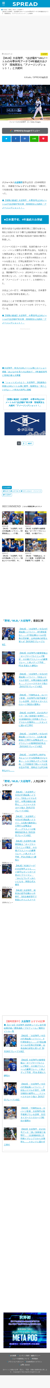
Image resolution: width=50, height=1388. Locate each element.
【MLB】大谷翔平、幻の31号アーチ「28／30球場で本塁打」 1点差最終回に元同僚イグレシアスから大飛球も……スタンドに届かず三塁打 (33, 719)
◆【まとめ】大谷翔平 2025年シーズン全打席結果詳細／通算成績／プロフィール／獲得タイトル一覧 (25, 1028)
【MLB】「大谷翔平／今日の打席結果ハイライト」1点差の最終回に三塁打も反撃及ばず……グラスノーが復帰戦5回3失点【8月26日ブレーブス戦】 (33, 740)
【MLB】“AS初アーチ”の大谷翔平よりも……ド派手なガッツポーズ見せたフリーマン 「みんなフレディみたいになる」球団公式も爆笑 (25, 875)
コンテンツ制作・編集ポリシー (29, 1355)
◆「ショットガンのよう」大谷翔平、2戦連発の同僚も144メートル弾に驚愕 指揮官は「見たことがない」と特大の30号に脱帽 (24, 386)
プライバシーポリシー (16, 1361)
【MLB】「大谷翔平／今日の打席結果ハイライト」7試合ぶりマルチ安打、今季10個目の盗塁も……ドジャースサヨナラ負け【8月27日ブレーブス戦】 (33, 680)
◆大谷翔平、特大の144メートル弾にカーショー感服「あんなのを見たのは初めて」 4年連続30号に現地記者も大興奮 (24, 372)
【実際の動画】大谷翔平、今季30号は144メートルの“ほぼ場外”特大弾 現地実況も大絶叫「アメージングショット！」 (25, 402)
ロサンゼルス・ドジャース (32, 491)
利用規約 (35, 1358)
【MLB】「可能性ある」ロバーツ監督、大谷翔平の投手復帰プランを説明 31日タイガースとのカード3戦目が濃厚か (33, 1114)
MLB (6, 491)
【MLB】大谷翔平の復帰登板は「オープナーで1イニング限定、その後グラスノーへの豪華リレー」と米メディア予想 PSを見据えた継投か (33, 659)
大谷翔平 (18, 182)
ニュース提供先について (20, 1358)
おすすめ (15, 491)
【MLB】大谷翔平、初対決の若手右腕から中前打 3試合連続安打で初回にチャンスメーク (26, 895)
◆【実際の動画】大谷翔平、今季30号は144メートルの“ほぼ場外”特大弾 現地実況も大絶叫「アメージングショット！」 (24, 204)
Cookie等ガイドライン (34, 1361)
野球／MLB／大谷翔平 (18, 620)
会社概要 (13, 1355)
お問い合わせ (25, 1365)
